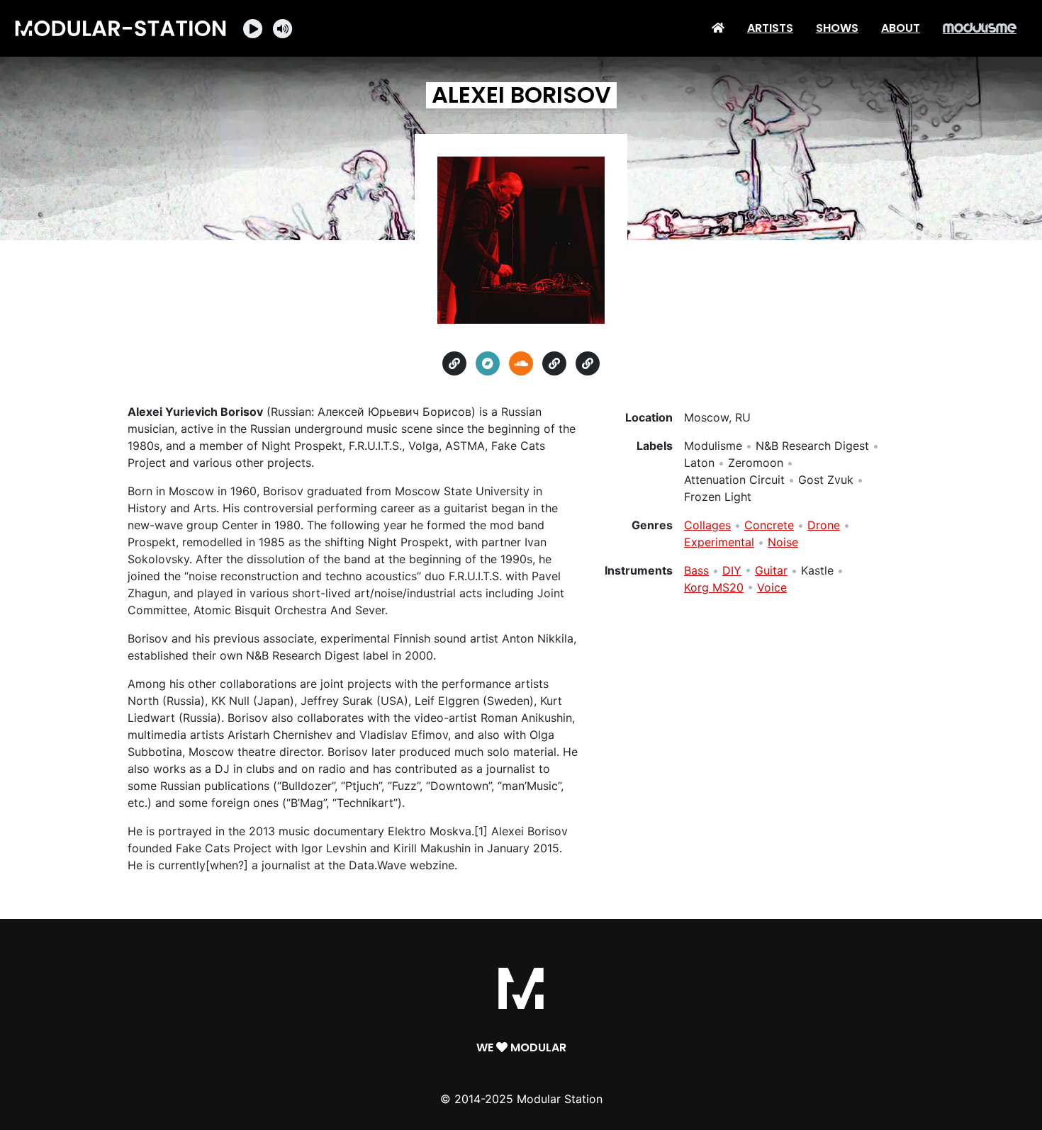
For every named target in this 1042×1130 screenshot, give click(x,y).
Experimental (719, 542)
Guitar (771, 570)
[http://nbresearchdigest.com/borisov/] (454, 363)
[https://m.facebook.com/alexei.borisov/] (554, 363)
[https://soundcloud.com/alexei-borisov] (521, 363)
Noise (783, 542)
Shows (837, 28)
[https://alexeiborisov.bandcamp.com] (488, 363)
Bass (696, 570)
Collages (707, 525)
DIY (731, 570)
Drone (823, 525)
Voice (772, 587)
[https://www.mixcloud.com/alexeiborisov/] (588, 363)
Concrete (769, 525)
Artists (770, 28)
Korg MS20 (714, 587)
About (900, 28)
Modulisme (979, 28)
